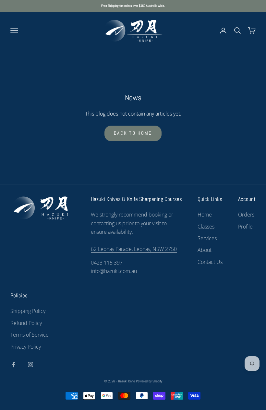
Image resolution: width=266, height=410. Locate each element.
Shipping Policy (27, 311)
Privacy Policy (25, 346)
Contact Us (210, 262)
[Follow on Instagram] (30, 364)
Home (205, 214)
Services (207, 238)
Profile (245, 226)
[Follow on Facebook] (13, 364)
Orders (246, 214)
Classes (206, 226)
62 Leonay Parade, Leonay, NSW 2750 (134, 249)
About (205, 250)
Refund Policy (26, 323)
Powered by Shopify (149, 381)
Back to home (133, 133)
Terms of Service (29, 334)
